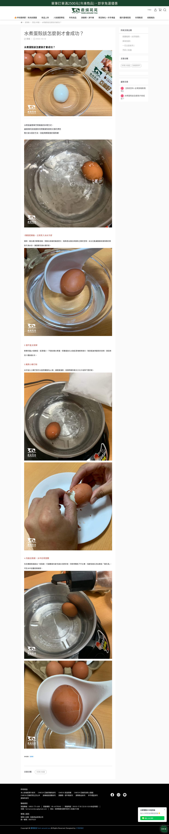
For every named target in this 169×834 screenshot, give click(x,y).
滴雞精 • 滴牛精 (87, 18)
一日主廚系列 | (128, 46)
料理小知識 (41, 772)
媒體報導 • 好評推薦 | (131, 37)
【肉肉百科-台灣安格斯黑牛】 (133, 89)
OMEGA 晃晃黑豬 (64, 793)
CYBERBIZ (79, 828)
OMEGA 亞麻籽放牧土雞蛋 (83, 793)
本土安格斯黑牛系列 (28, 793)
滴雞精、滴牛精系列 (65, 795)
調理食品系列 (80, 795)
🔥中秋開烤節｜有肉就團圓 (25, 18)
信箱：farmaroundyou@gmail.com (34, 809)
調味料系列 (25, 798)
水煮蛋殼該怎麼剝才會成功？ (133, 97)
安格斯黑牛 (136, 66)
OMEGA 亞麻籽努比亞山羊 (30, 795)
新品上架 (45, 18)
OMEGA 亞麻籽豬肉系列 (47, 793)
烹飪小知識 (127, 50)
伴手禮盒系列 (93, 795)
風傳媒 (31, 756)
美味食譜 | (126, 41)
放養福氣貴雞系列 (49, 795)
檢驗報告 (151, 18)
